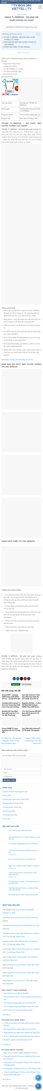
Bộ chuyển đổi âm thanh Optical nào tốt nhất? (23, 894)
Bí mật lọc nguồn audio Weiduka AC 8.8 (18, 1040)
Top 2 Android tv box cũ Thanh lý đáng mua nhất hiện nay (24, 838)
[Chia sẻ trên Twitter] (18, 678)
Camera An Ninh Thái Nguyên (13, 792)
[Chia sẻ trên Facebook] (14, 678)
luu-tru (5, 795)
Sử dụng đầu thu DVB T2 (12, 803)
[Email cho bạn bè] (21, 678)
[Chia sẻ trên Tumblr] (28, 678)
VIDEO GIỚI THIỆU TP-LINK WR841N (17, 47)
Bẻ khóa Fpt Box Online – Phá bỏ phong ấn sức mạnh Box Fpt (24, 882)
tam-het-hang (21, 14)
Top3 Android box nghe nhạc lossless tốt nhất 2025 (22, 1033)
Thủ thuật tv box (8, 815)
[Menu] (3, 7)
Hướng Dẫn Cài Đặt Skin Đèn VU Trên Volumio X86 (22, 1068)
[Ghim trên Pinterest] (25, 678)
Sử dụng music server (10, 807)
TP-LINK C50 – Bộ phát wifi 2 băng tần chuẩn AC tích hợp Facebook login (11, 740)
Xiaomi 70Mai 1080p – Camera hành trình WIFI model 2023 (33, 740)
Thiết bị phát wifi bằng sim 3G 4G (21, 360)
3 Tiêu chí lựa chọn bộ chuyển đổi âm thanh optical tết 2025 (23, 873)
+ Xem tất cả (6, 1015)
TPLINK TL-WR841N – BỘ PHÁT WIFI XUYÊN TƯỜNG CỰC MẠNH (19, 38)
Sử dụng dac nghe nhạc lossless (14, 799)
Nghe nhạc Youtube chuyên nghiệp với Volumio (24, 866)
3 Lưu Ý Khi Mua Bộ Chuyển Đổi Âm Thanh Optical (22, 1036)
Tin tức (5, 819)
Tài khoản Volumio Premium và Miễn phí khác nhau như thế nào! (24, 889)
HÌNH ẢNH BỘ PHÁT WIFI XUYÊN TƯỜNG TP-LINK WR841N (20, 43)
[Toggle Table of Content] (37, 34)
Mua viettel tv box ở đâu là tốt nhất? (20, 830)
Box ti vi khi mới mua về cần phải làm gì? (22, 859)
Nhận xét (12, 854)
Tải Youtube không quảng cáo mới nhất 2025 (23, 844)
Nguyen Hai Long (31, 27)
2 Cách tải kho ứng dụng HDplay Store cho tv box (23, 851)
